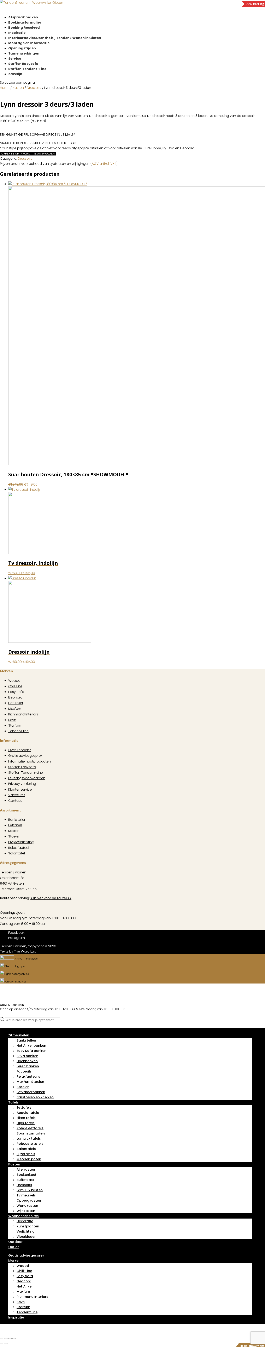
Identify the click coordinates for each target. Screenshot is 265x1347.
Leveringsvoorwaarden (26, 778)
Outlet (13, 1247)
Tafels (13, 1102)
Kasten (18, 87)
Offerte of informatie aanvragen (28, 153)
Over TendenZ (19, 750)
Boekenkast (26, 1174)
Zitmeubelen (18, 1035)
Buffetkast (25, 1179)
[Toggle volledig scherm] (5, 1338)
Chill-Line (15, 686)
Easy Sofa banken (31, 1050)
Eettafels (15, 825)
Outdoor (15, 1241)
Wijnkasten (26, 1210)
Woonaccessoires (23, 1216)
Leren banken (28, 1066)
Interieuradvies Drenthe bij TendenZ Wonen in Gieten (54, 38)
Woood (14, 680)
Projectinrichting (21, 842)
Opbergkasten (29, 1200)
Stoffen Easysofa (22, 767)
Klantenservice (20, 789)
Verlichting (26, 1231)
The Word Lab (25, 951)
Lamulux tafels (29, 1138)
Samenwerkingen (23, 53)
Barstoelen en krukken (35, 1097)
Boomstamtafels (31, 1133)
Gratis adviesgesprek (25, 755)
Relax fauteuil (19, 847)
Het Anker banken (31, 1045)
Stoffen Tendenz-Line (27, 69)
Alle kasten (26, 1169)
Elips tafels (26, 1123)
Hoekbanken (27, 1061)
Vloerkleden (26, 1236)
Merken (14, 1260)
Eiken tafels (26, 1117)
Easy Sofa (16, 691)
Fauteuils (24, 1071)
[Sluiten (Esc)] (14, 1338)
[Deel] (10, 1338)
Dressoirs (34, 87)
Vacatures (16, 795)
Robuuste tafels (30, 1143)
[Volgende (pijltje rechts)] (5, 1343)
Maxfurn (14, 708)
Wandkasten (27, 1205)
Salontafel (16, 853)
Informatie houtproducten (29, 761)
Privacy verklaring (22, 783)
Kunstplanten (28, 1226)
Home (5, 87)
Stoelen (14, 836)
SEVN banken (27, 1056)
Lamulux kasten (30, 1190)
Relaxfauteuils (28, 1076)
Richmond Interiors (23, 714)
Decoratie (25, 1221)
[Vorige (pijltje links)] (1, 1343)
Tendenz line (18, 731)
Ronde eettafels (30, 1128)
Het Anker (15, 703)
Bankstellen (17, 819)
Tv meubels (26, 1195)
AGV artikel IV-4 (104, 163)
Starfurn (14, 725)
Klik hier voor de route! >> (50, 898)
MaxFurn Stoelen (30, 1081)
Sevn (12, 719)
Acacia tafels (28, 1112)
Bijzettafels (26, 1154)
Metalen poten (29, 1159)
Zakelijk (15, 74)
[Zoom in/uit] (1, 1338)
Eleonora (15, 697)
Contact (15, 800)
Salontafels (26, 1148)
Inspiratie (16, 1317)
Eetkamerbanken (31, 1092)
